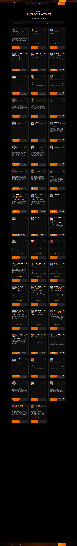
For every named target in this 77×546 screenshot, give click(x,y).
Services (40, 3)
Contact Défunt (52, 23)
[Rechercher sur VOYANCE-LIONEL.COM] (50, 3)
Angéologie (28, 23)
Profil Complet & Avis (19, 43)
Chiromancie (42, 23)
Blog (47, 3)
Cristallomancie (57, 23)
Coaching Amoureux (47, 23)
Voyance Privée (43, 3)
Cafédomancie (38, 23)
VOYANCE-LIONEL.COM (27, 3)
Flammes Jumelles (62, 23)
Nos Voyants (35, 3)
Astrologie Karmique (33, 23)
